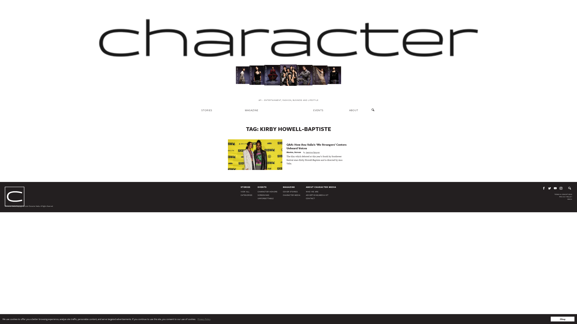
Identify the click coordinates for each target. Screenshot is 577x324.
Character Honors (267, 191)
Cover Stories (290, 191)
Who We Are (312, 191)
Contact (310, 198)
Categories (246, 195)
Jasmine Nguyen (313, 152)
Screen (297, 152)
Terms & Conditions (563, 194)
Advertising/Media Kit (317, 195)
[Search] (374, 111)
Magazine (251, 110)
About (353, 110)
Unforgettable (266, 198)
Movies (290, 152)
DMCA (570, 199)
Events (318, 110)
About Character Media (321, 187)
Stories (206, 110)
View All (245, 191)
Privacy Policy (565, 197)
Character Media (292, 195)
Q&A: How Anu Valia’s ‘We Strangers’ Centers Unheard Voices (317, 146)
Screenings (263, 195)
